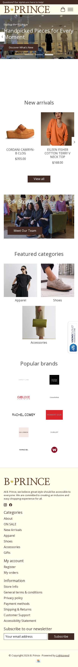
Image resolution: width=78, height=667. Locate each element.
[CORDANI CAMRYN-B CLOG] (20, 129)
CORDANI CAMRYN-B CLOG (20, 151)
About (8, 518)
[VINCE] (23, 450)
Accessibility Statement (20, 621)
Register (10, 567)
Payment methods (17, 604)
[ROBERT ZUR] (54, 415)
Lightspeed (62, 655)
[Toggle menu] (70, 9)
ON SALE (10, 524)
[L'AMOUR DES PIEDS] (54, 397)
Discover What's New (21, 47)
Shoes (57, 300)
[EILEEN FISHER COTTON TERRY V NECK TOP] (57, 129)
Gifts (7, 553)
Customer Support (17, 615)
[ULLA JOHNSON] (23, 432)
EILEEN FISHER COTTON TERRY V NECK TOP (57, 153)
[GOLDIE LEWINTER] (23, 397)
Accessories (39, 342)
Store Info (11, 587)
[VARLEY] (54, 432)
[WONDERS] (54, 450)
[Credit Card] (38, 661)
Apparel (20, 300)
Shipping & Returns (17, 609)
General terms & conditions (23, 592)
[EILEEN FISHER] (54, 380)
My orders (11, 572)
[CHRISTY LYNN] (23, 380)
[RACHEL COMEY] (23, 415)
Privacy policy (13, 598)
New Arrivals (13, 530)
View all (39, 179)
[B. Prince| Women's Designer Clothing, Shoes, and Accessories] (27, 9)
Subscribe (61, 636)
